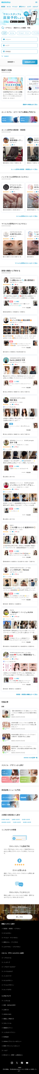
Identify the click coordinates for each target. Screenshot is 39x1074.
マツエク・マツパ (23, 33)
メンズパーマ (7, 976)
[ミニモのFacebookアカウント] (22, 1063)
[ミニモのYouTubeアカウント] (27, 1063)
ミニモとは (6, 1000)
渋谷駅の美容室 (17, 822)
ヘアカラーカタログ (9, 967)
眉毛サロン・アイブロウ (10, 942)
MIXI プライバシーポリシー (11, 1046)
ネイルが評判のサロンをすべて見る (26, 216)
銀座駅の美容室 (27, 822)
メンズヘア (6, 962)
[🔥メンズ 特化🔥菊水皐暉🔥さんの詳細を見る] (19, 335)
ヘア (4, 33)
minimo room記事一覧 (30, 757)
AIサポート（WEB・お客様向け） (13, 1055)
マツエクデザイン (8, 985)
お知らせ (6, 1010)
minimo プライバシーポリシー (12, 1041)
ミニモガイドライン (9, 1032)
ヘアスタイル (7, 958)
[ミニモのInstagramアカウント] (12, 1063)
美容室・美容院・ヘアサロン (12, 928)
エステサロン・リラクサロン (12, 947)
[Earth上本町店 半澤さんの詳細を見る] (19, 375)
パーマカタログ (8, 971)
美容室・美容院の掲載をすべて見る (26, 694)
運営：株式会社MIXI (9, 1005)
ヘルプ (5, 1050)
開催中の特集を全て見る (30, 104)
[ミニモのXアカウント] (17, 1063)
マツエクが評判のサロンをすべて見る (26, 263)
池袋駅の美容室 (16, 819)
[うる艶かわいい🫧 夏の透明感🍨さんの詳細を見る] (19, 295)
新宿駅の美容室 (26, 819)
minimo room (7, 1014)
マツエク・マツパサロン (10, 937)
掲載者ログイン (8, 1028)
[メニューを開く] (36, 2)
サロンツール (7, 1023)
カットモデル (7, 989)
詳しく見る (19, 917)
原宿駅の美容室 (5, 819)
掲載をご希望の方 (8, 1019)
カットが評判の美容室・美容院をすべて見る (24, 169)
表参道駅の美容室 (6, 822)
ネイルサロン (7, 933)
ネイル (12, 33)
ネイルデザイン (8, 980)
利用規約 (6, 1037)
